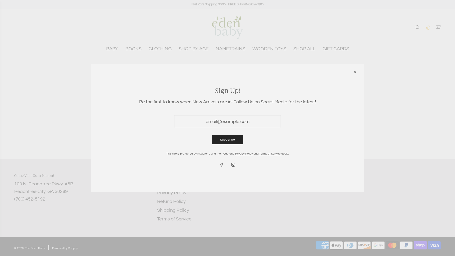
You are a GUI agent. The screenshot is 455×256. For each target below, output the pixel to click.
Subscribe (227, 139)
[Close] (355, 72)
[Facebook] (222, 165)
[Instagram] (233, 165)
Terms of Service (270, 153)
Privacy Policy (244, 153)
